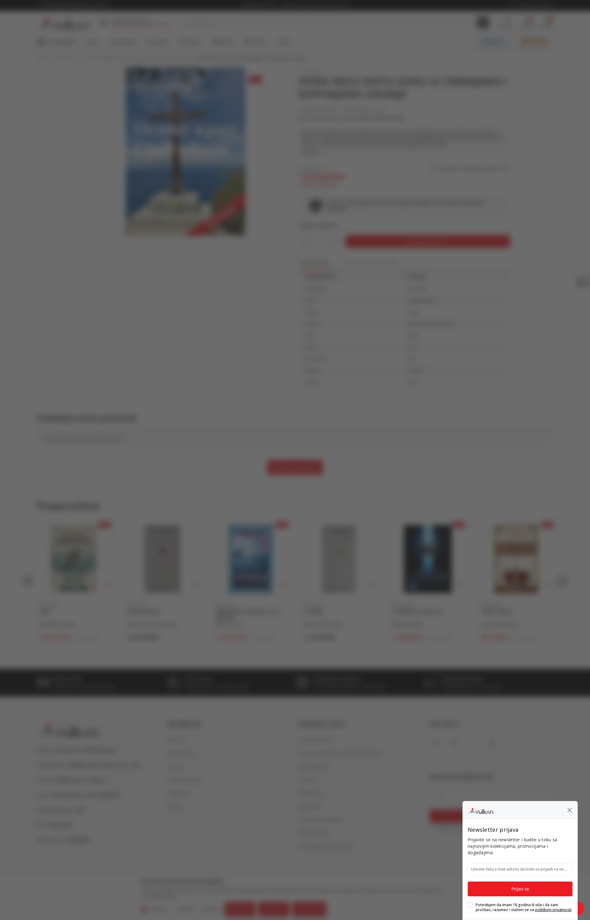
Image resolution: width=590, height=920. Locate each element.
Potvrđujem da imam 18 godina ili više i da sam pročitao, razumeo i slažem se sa (524, 907)
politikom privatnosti (553, 909)
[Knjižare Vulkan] (480, 809)
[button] (570, 810)
